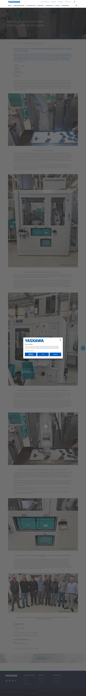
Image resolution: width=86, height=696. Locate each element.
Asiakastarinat (65, 5)
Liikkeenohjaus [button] (49, 5)
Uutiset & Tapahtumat (45, 1)
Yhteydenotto (53, 1)
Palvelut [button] (57, 5)
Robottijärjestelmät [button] (19, 5)
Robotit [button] (10, 5)
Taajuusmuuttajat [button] (31, 5)
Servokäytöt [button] (41, 5)
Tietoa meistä (67, 1)
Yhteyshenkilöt (60, 1)
